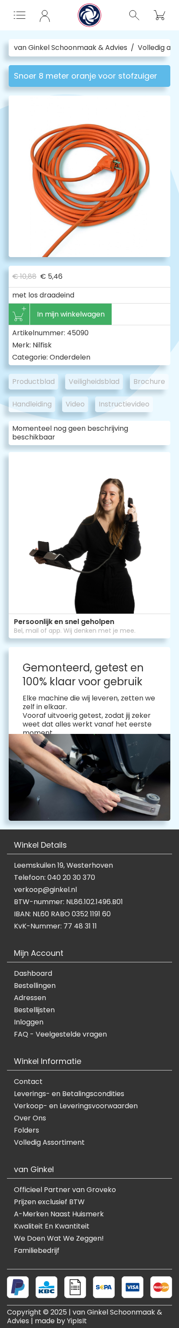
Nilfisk (42, 345)
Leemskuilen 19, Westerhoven (63, 865)
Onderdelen (70, 357)
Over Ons (30, 1118)
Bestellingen (35, 985)
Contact (28, 1081)
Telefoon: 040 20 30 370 (54, 877)
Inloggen (28, 1022)
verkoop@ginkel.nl (45, 889)
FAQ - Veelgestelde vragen (60, 1034)
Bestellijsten (34, 1010)
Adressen (30, 998)
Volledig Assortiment (49, 1142)
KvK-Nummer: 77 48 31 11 (55, 926)
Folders (26, 1130)
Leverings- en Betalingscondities (69, 1094)
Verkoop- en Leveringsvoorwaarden (76, 1106)
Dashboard (33, 973)
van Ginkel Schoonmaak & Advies (70, 47)
